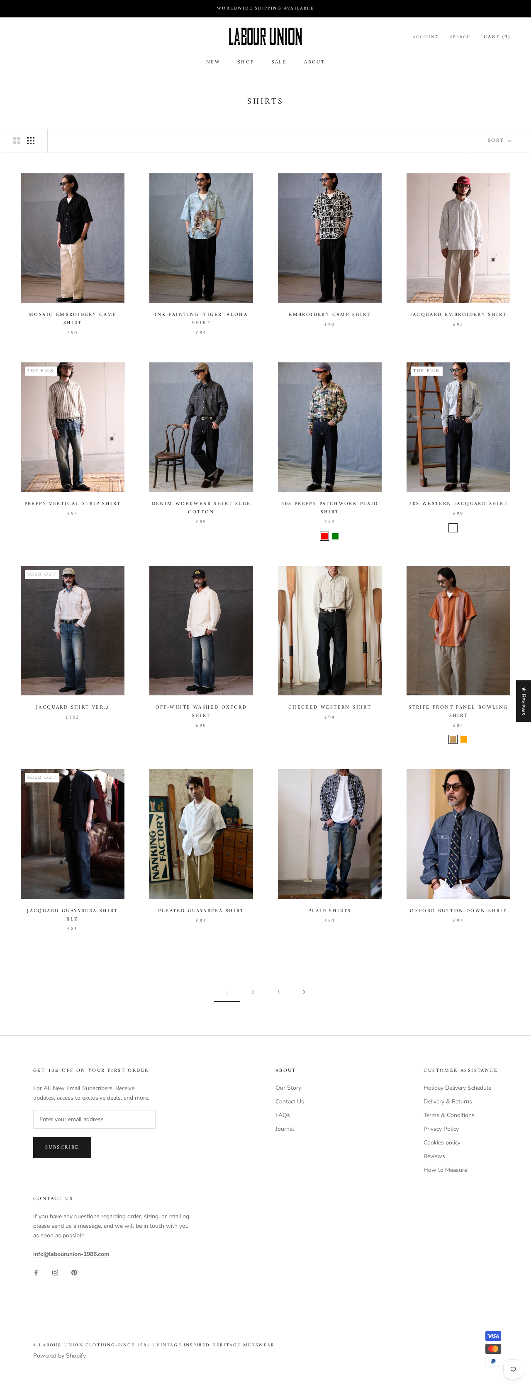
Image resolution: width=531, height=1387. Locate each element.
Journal (284, 1129)
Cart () (497, 37)
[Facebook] (36, 1272)
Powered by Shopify (59, 1356)
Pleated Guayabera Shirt (201, 911)
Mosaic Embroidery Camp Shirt (73, 319)
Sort (497, 140)
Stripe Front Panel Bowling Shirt (458, 711)
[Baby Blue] (463, 528)
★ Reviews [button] (524, 701)
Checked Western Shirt (329, 707)
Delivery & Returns (448, 1101)
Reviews (434, 1156)
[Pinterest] (74, 1272)
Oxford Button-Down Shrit (458, 911)
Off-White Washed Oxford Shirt (201, 711)
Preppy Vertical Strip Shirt (72, 504)
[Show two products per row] (16, 140)
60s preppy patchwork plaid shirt (329, 508)
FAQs (282, 1115)
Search (460, 37)
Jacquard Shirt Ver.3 (72, 707)
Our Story (288, 1088)
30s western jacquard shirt (458, 504)
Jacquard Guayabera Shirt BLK (72, 915)
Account (425, 37)
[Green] (335, 536)
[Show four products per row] (30, 140)
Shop (246, 62)
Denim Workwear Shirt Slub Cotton (201, 508)
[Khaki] (453, 739)
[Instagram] (55, 1272)
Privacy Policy (441, 1129)
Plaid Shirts (329, 911)
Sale (279, 62)
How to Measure (445, 1170)
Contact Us (289, 1101)
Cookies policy (442, 1143)
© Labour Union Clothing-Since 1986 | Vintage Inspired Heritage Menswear (154, 1345)
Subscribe (62, 1147)
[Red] (324, 536)
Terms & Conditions (449, 1115)
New (213, 62)
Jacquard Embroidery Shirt (458, 315)
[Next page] (304, 992)
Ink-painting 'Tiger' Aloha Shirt (201, 319)
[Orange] (463, 739)
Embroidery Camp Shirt (329, 315)
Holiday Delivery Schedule (457, 1088)
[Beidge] (453, 528)
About (314, 62)
